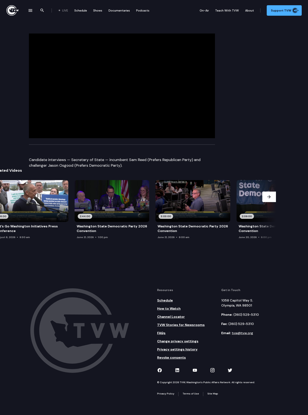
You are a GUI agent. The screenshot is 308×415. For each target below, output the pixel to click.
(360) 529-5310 (246, 314)
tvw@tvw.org (242, 333)
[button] (269, 211)
